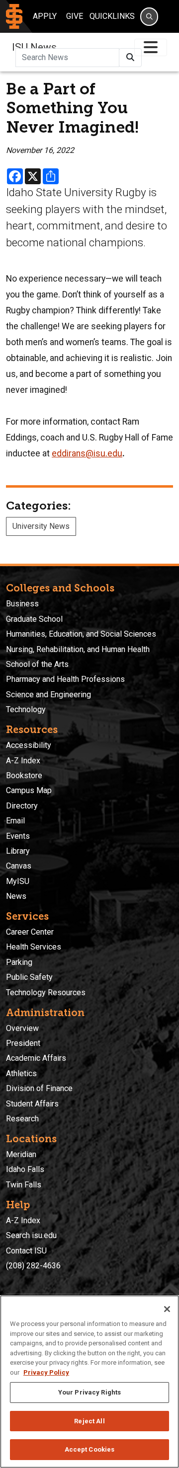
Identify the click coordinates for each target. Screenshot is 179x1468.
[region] (89, 1381)
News (16, 896)
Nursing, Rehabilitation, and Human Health (78, 649)
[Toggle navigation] (150, 47)
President (23, 1043)
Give (74, 16)
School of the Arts (37, 664)
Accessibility (28, 745)
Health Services (33, 947)
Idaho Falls (25, 1169)
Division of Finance (39, 1088)
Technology (26, 709)
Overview (22, 1028)
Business (22, 603)
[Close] (167, 1309)
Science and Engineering (48, 694)
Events (18, 836)
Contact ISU (26, 1250)
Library (18, 851)
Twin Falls (23, 1184)
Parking (19, 962)
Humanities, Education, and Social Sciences (81, 634)
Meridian (21, 1154)
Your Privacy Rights (89, 1392)
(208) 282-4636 (33, 1265)
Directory (22, 805)
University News (41, 526)
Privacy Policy (46, 1372)
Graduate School (34, 619)
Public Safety (29, 977)
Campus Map (29, 790)
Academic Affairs (36, 1058)
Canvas (18, 866)
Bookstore (24, 775)
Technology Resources (46, 992)
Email (15, 820)
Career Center (30, 932)
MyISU (17, 881)
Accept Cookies (90, 1449)
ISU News (34, 47)
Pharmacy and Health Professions (65, 679)
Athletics (21, 1073)
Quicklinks (112, 16)
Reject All (89, 1421)
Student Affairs (32, 1103)
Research (22, 1118)
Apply (45, 16)
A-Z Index (23, 760)
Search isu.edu (31, 1235)
